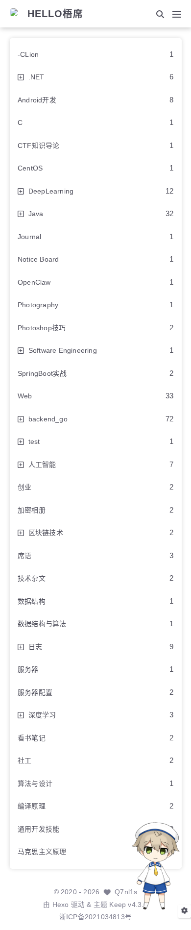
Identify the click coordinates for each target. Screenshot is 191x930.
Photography (38, 305)
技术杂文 (32, 578)
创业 (24, 487)
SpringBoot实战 (42, 373)
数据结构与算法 (42, 624)
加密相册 (32, 510)
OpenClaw (34, 282)
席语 (24, 556)
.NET (36, 77)
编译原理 (32, 806)
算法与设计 (35, 783)
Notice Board (38, 259)
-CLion (28, 54)
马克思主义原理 (42, 852)
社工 (24, 760)
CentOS (30, 168)
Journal (29, 237)
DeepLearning (50, 191)
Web (25, 396)
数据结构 (32, 601)
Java (36, 214)
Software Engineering (62, 350)
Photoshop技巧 (42, 328)
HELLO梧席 (55, 14)
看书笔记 (32, 738)
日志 (35, 647)
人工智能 (42, 464)
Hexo (60, 904)
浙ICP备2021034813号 (95, 917)
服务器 (28, 669)
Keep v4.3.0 (128, 904)
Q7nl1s (126, 892)
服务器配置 (35, 692)
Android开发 (37, 100)
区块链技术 (45, 533)
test (34, 441)
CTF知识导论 (38, 145)
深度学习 (42, 715)
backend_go (48, 419)
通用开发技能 (38, 829)
